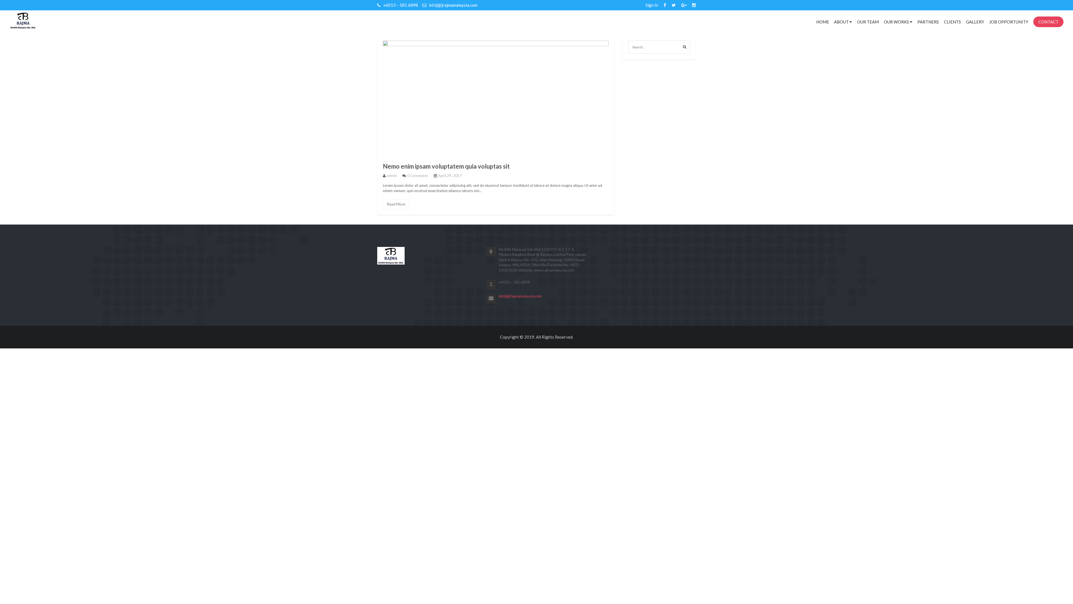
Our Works (897, 21)
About (841, 21)
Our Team (868, 21)
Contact (1048, 21)
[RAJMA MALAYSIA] (23, 19)
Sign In (651, 5)
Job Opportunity (1008, 21)
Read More (396, 204)
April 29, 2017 (450, 175)
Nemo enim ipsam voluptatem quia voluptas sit (446, 166)
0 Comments (417, 175)
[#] (665, 5)
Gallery (975, 21)
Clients (952, 21)
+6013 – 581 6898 (400, 5)
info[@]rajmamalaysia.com (453, 5)
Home (822, 21)
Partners (928, 21)
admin (392, 175)
